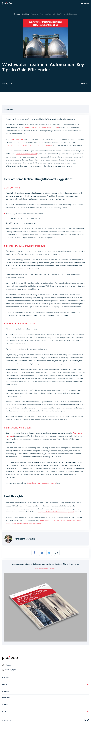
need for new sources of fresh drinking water (41, 127)
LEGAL (4, 711)
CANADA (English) (10, 669)
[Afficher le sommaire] (45, 109)
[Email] (57, 553)
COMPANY (5, 704)
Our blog (25, 14)
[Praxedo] (7, 3)
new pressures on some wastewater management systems (28, 145)
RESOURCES (6, 698)
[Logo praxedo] (45, 658)
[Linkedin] (42, 553)
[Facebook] (34, 553)
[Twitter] (49, 553)
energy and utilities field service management (56, 512)
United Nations (17, 139)
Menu (86, 3)
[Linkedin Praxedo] (85, 720)
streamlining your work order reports (41, 483)
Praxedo (17, 14)
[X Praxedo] (88, 720)
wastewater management (26, 154)
